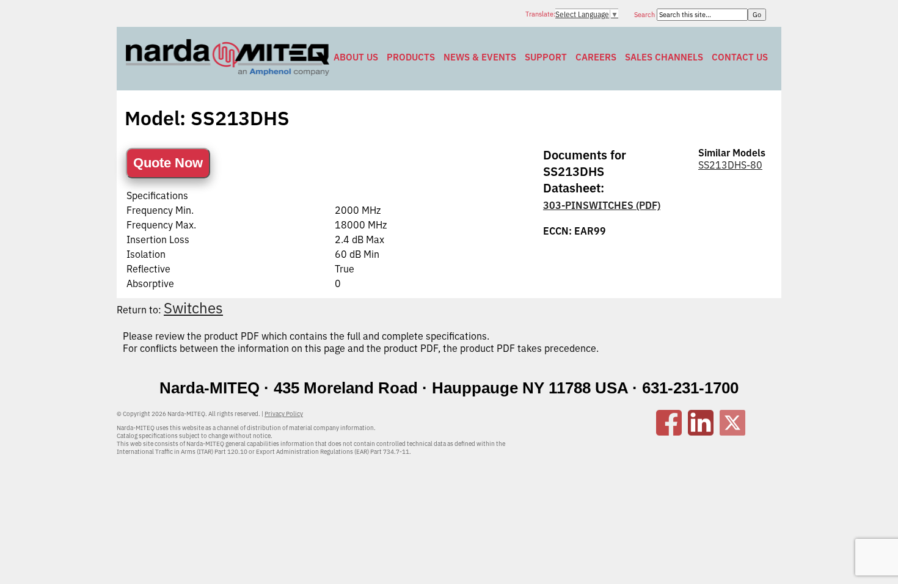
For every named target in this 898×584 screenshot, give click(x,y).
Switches (193, 308)
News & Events (480, 57)
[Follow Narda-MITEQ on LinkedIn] (701, 432)
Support (546, 57)
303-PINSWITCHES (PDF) (601, 205)
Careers (595, 57)
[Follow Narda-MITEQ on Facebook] (669, 432)
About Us (356, 57)
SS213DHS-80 (730, 165)
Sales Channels (664, 57)
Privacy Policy (284, 414)
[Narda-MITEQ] (227, 72)
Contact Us (740, 57)
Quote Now (168, 162)
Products (411, 57)
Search (645, 14)
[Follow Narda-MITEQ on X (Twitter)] (732, 432)
